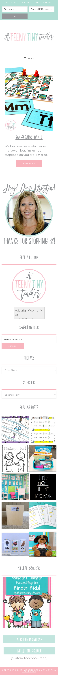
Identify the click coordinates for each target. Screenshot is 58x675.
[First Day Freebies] (15, 459)
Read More (29, 163)
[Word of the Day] (15, 430)
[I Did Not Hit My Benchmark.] (43, 487)
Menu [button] (31, 58)
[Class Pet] (43, 545)
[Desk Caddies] (43, 459)
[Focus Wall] (15, 487)
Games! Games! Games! (29, 137)
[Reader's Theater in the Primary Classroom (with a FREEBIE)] (43, 516)
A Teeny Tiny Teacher (29, 37)
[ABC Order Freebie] (15, 545)
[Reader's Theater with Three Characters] (43, 430)
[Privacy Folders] (15, 516)
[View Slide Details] (27, 602)
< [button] (5, 601)
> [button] (48, 601)
